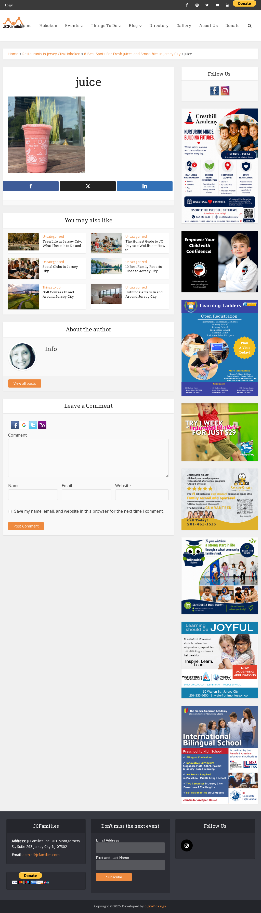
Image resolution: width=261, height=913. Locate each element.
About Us (208, 25)
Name (14, 485)
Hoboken (48, 25)
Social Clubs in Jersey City (60, 268)
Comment (17, 435)
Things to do (52, 287)
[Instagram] (187, 845)
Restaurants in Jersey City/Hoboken (51, 53)
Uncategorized (53, 236)
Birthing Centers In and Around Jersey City (144, 294)
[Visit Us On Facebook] (214, 90)
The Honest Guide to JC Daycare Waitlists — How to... (145, 245)
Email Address (107, 840)
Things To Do (104, 25)
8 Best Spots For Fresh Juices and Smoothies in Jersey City (132, 53)
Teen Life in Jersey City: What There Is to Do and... (63, 243)
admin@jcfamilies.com (41, 854)
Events (72, 25)
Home (26, 25)
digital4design (155, 906)
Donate (232, 25)
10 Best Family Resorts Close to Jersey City (143, 268)
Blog (133, 25)
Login (9, 5)
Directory (159, 25)
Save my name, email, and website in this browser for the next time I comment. (89, 511)
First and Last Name (112, 858)
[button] (15, 424)
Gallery (183, 25)
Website (123, 485)
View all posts (25, 383)
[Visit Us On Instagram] (225, 90)
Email (67, 485)
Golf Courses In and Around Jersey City (58, 294)
